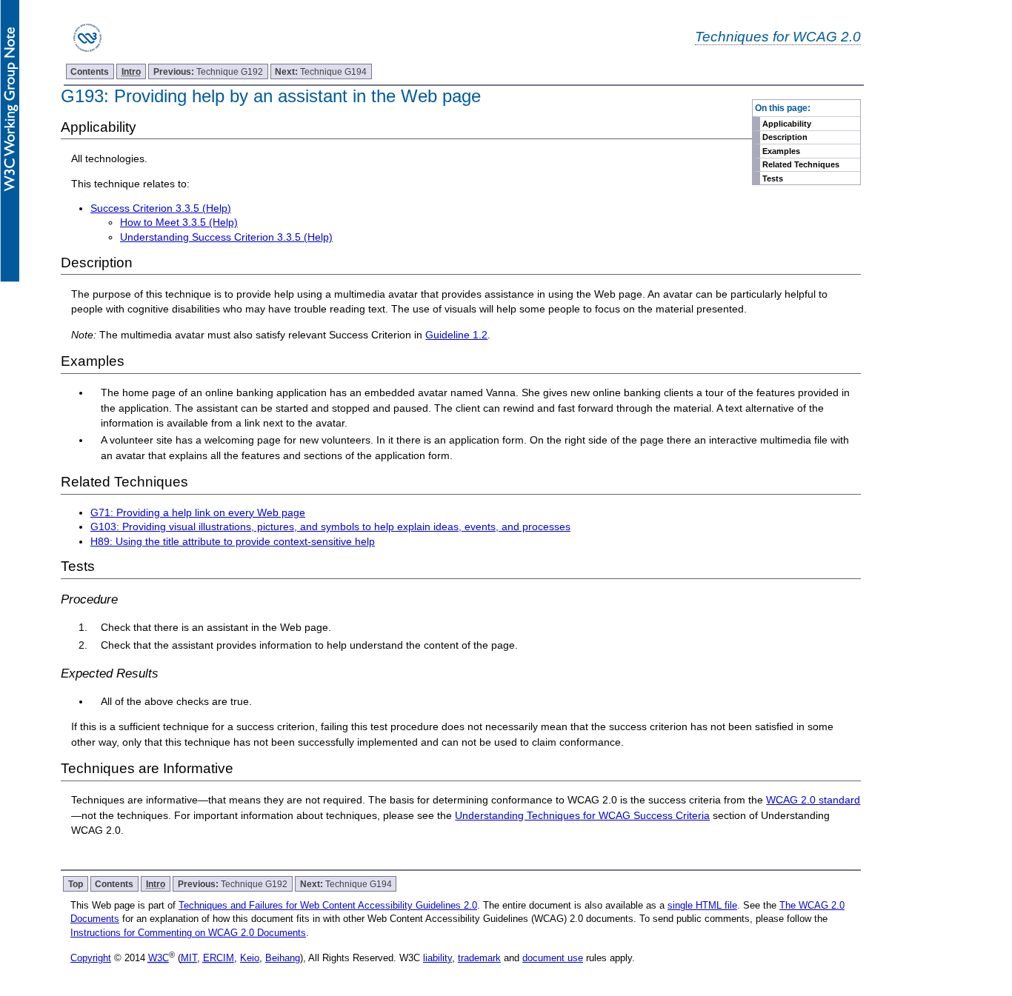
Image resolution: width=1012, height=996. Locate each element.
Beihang (282, 957)
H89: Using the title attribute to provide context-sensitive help (232, 541)
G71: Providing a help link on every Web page (197, 512)
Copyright (90, 957)
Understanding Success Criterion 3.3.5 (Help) (226, 237)
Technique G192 (208, 71)
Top (75, 884)
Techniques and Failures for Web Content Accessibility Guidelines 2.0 (328, 905)
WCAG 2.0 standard (813, 800)
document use (552, 957)
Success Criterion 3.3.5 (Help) (160, 208)
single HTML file (702, 905)
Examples (781, 151)
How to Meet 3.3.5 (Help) (179, 222)
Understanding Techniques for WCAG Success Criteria (582, 815)
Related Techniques (800, 164)
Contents (89, 71)
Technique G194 (321, 71)
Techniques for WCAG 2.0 (778, 36)
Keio (249, 957)
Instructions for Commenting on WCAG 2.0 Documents (188, 932)
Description (785, 137)
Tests (772, 178)
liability (437, 957)
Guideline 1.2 (456, 335)
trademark (479, 957)
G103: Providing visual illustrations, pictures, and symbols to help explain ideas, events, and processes (330, 526)
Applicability (786, 123)
